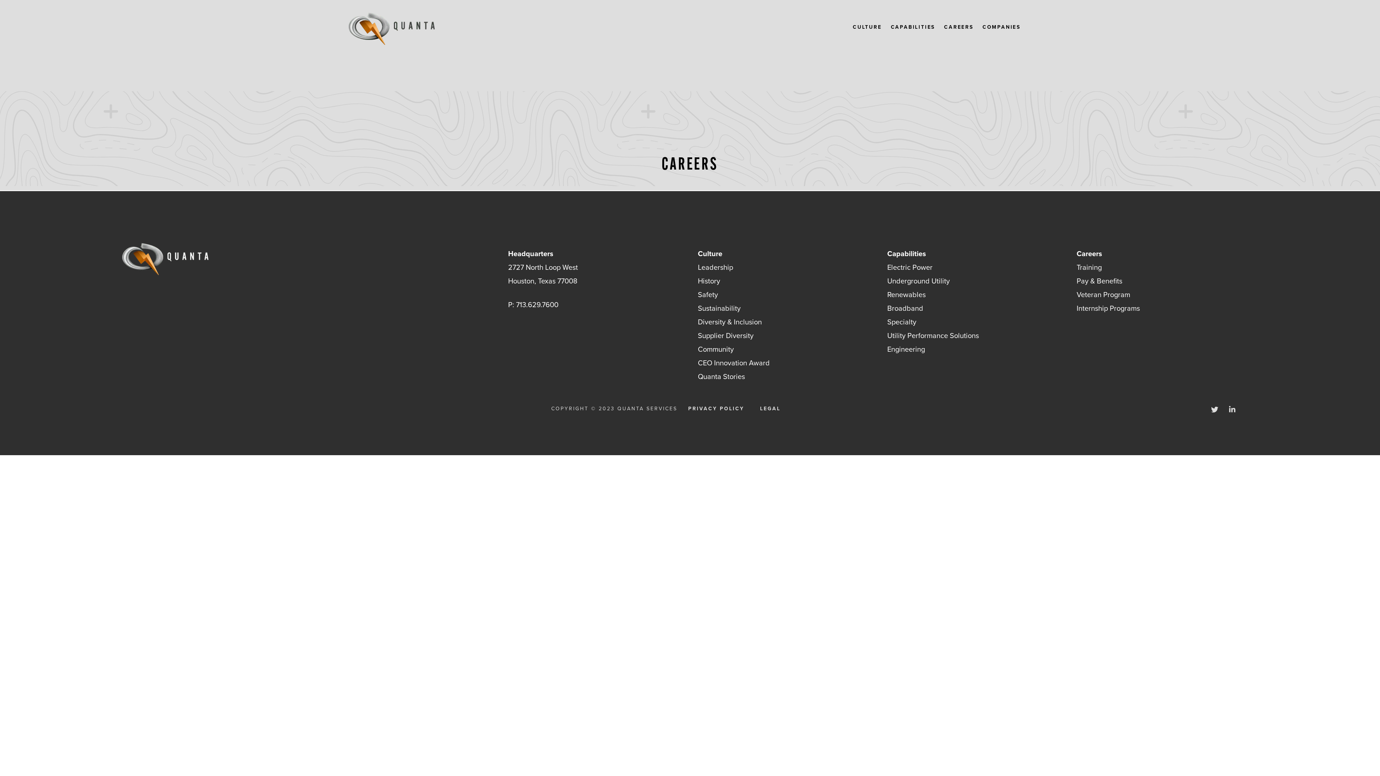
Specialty (901, 322)
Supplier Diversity (726, 335)
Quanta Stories (721, 376)
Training (1089, 267)
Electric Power (910, 267)
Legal (770, 408)
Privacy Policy (716, 408)
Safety (708, 294)
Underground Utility (918, 281)
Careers (959, 27)
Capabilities (913, 27)
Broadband (905, 308)
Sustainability (719, 308)
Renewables (906, 294)
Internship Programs (1108, 308)
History (709, 281)
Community (716, 349)
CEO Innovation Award (734, 362)
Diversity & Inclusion (730, 322)
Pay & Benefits (1099, 281)
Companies (1002, 27)
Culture (867, 27)
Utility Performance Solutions (933, 335)
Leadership (715, 267)
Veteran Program (1103, 294)
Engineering (906, 349)
